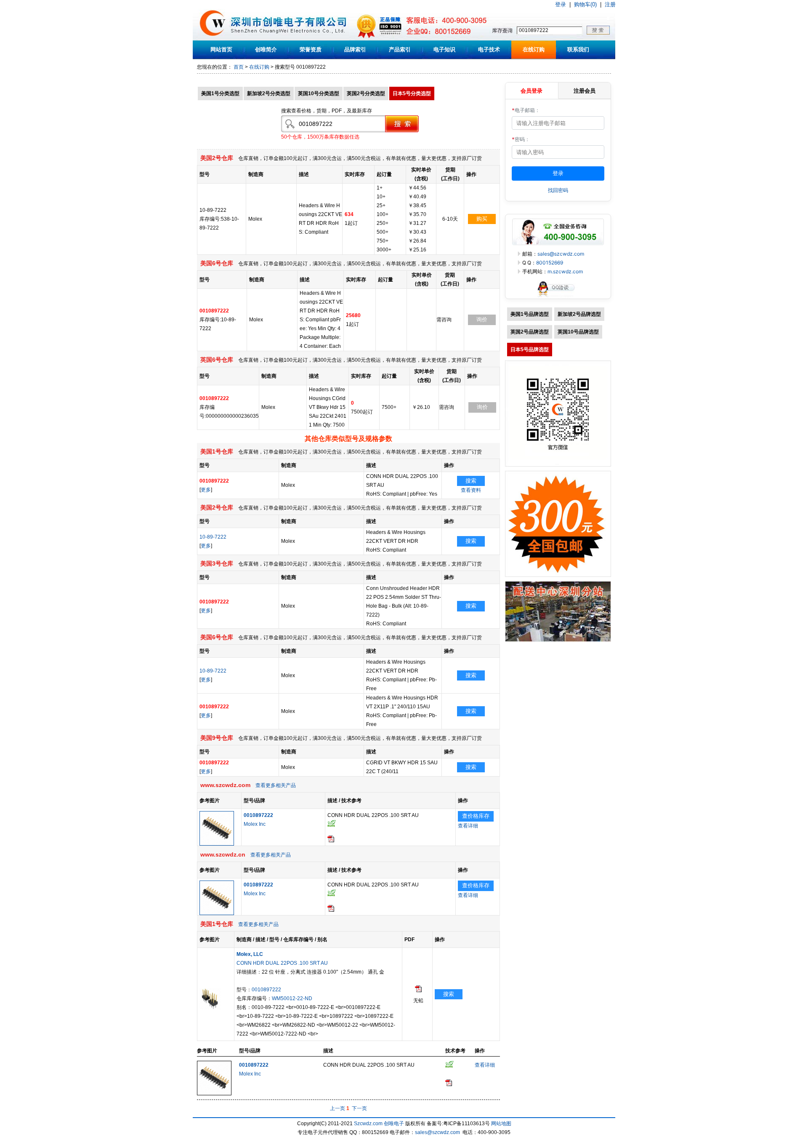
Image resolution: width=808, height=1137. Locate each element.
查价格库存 (475, 816)
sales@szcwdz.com (560, 254)
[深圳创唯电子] (558, 640)
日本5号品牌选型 (529, 349)
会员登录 (531, 90)
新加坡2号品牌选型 (579, 314)
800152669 (549, 262)
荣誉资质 (311, 49)
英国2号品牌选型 (529, 332)
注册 (610, 4)
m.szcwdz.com (565, 271)
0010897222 (266, 990)
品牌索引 (355, 49)
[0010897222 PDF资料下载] (330, 840)
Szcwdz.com (368, 1123)
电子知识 (444, 49)
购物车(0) (585, 4)
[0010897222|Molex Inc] (216, 844)
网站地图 (501, 1123)
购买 (481, 219)
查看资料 (471, 490)
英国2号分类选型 (366, 93)
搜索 (470, 481)
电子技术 (489, 49)
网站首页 (221, 49)
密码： (521, 139)
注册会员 (584, 90)
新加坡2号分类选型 (268, 93)
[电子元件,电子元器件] (213, 39)
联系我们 (578, 49)
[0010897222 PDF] (418, 990)
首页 (239, 67)
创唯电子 (394, 1123)
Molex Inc (255, 824)
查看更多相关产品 (275, 785)
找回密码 (558, 190)
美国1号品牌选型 (529, 314)
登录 (560, 4)
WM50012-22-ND (292, 998)
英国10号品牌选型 (578, 332)
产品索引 (400, 49)
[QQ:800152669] (558, 297)
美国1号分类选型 (220, 93)
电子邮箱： (526, 110)
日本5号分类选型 (412, 93)
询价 (481, 319)
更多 (206, 490)
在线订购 (534, 49)
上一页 (337, 1108)
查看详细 (468, 826)
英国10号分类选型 (318, 93)
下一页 (359, 1108)
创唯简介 (266, 49)
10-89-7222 (212, 537)
